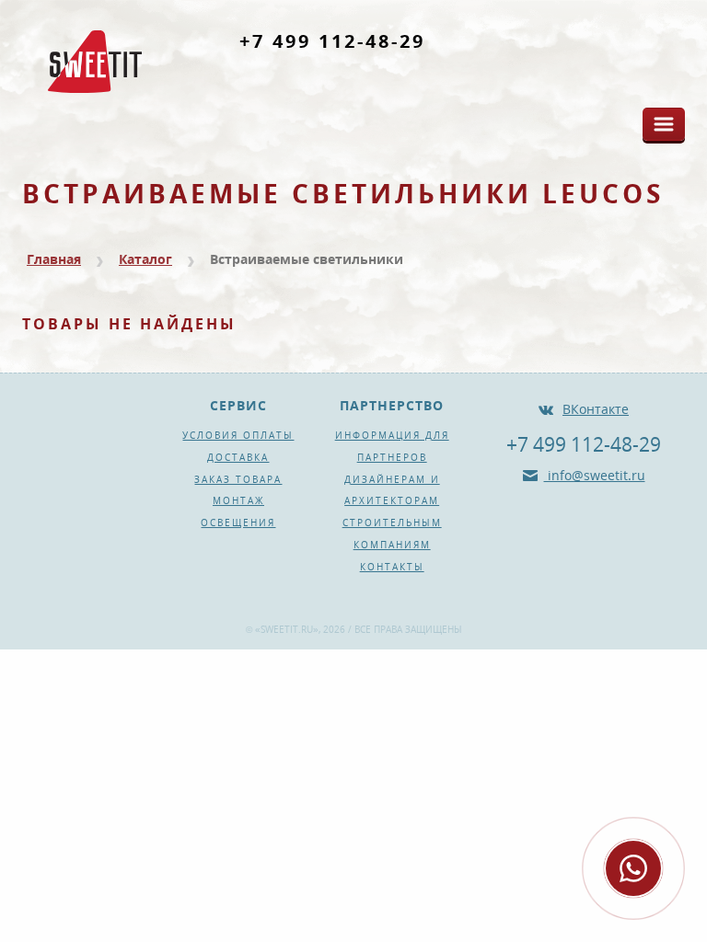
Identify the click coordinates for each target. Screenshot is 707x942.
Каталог (145, 259)
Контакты (392, 566)
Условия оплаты (238, 435)
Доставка (238, 457)
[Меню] (664, 124)
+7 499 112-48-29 (332, 41)
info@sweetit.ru (594, 475)
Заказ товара (238, 479)
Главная (54, 259)
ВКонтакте (595, 409)
